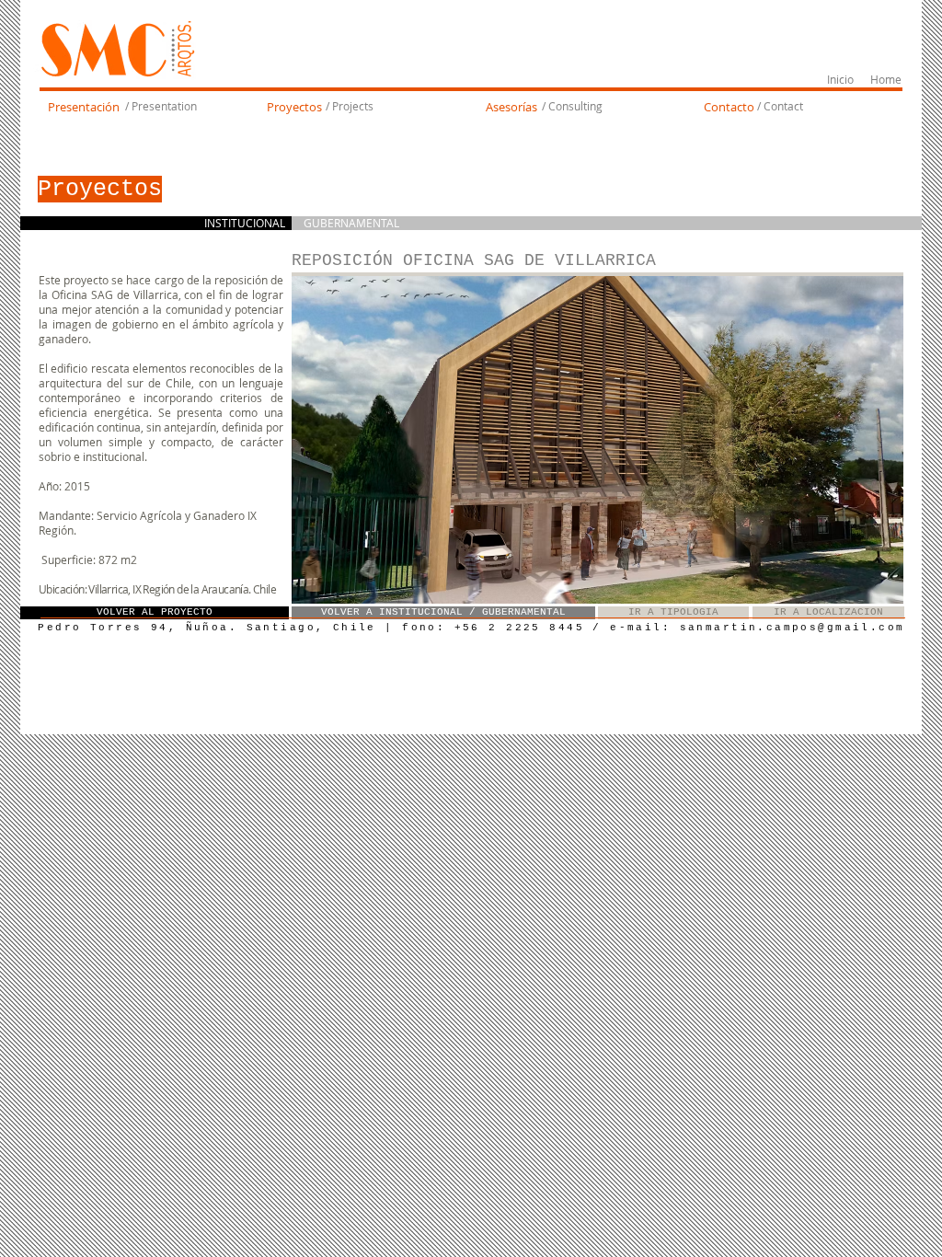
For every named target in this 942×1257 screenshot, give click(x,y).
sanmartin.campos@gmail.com (792, 627)
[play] (865, 587)
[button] (597, 440)
